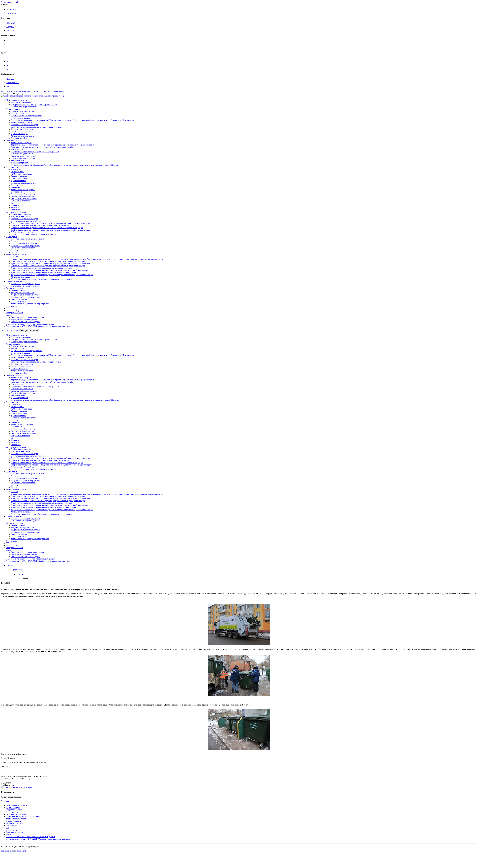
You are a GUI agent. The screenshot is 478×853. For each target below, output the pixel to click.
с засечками (11, 13)
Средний (10, 27)
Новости (20, 574)
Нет (8, 86)
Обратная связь (7, 801)
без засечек (11, 9)
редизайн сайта (14, 851)
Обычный (10, 23)
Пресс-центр (17, 570)
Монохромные (12, 83)
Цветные (10, 79)
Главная (10, 565)
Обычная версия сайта (10, 2)
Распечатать (8, 785)
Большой (10, 30)
